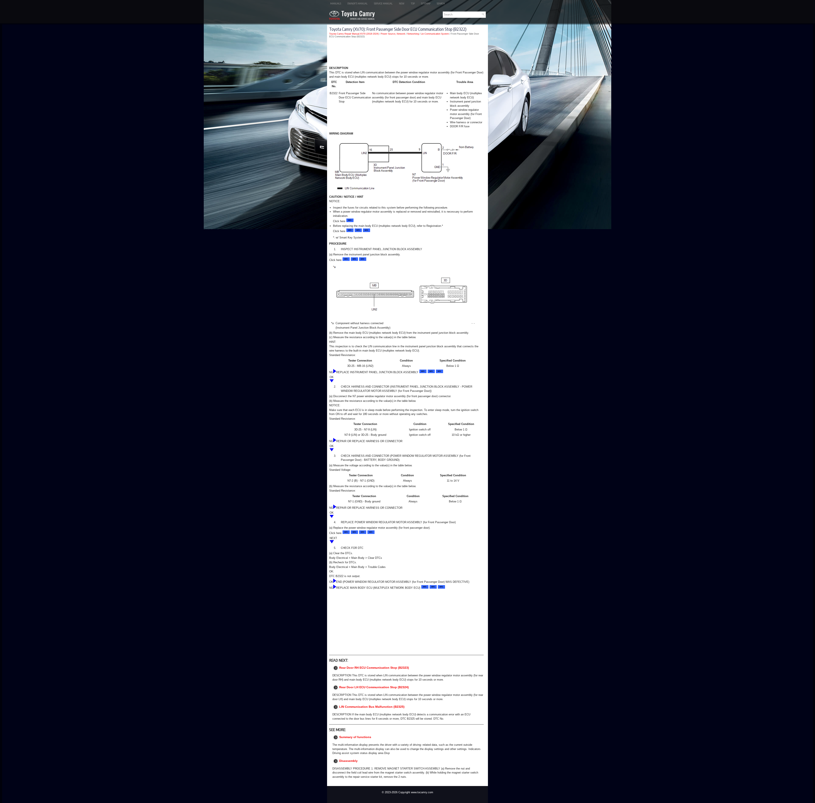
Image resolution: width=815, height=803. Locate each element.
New (401, 3)
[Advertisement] (406, 53)
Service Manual (383, 3)
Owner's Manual (357, 3)
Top (413, 3)
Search (441, 3)
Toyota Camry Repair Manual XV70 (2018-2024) (354, 33)
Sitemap (425, 3)
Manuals (335, 3)
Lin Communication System (435, 33)
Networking (413, 33)
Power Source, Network (393, 33)
